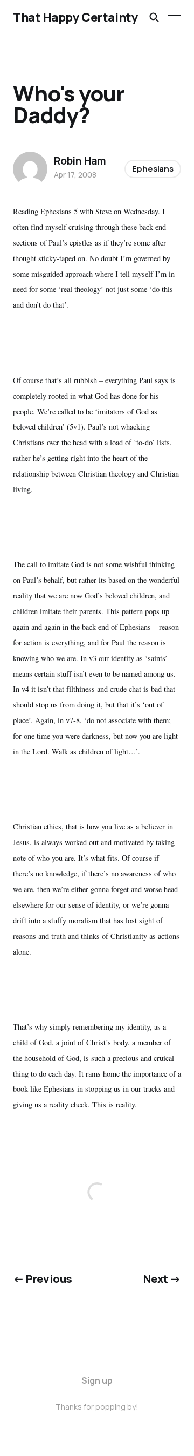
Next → (162, 1278)
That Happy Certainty (75, 17)
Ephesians (153, 168)
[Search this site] (154, 17)
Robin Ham (80, 161)
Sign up (97, 1380)
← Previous (42, 1278)
